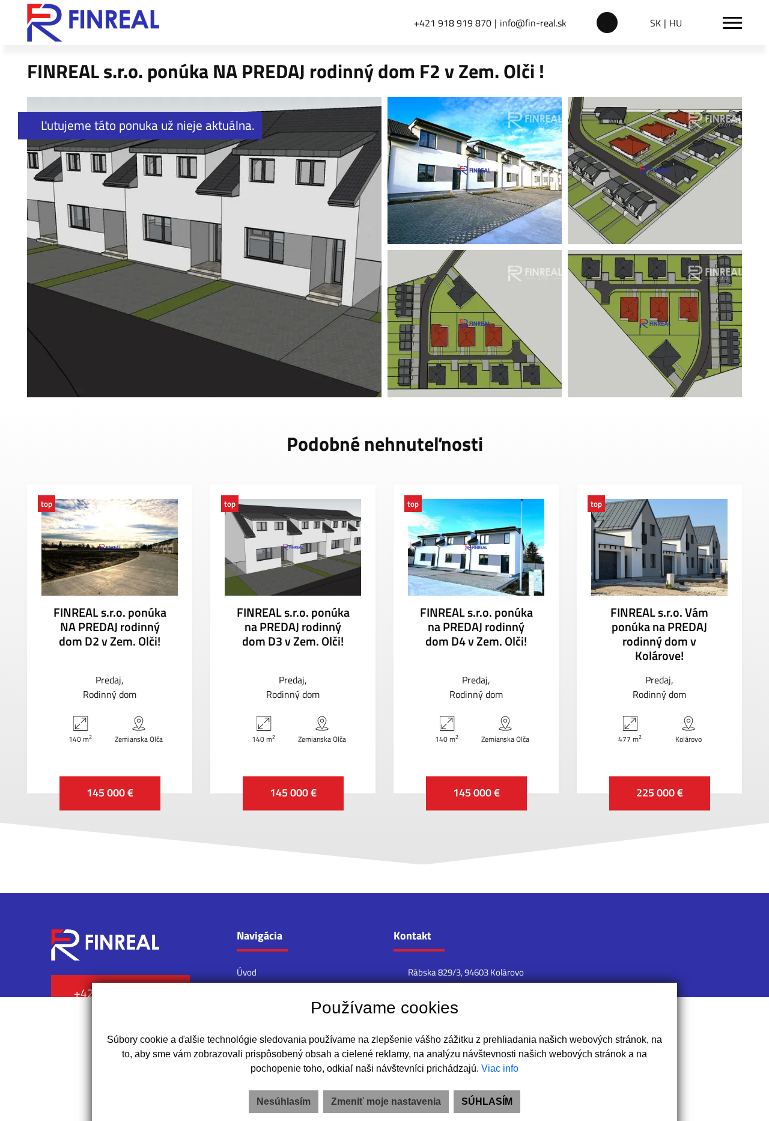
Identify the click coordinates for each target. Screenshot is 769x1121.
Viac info (499, 1068)
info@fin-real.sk (533, 23)
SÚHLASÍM (486, 1101)
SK (655, 23)
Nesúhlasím (284, 1101)
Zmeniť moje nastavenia (386, 1101)
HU (675, 23)
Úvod (247, 972)
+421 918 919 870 (452, 23)
